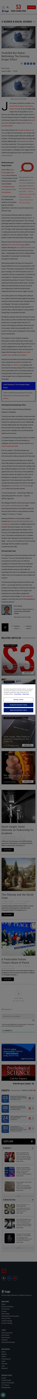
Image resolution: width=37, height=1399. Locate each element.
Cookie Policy (25, 694)
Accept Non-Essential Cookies (18, 705)
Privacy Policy (17, 694)
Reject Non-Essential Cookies (18, 710)
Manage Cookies (18, 699)
